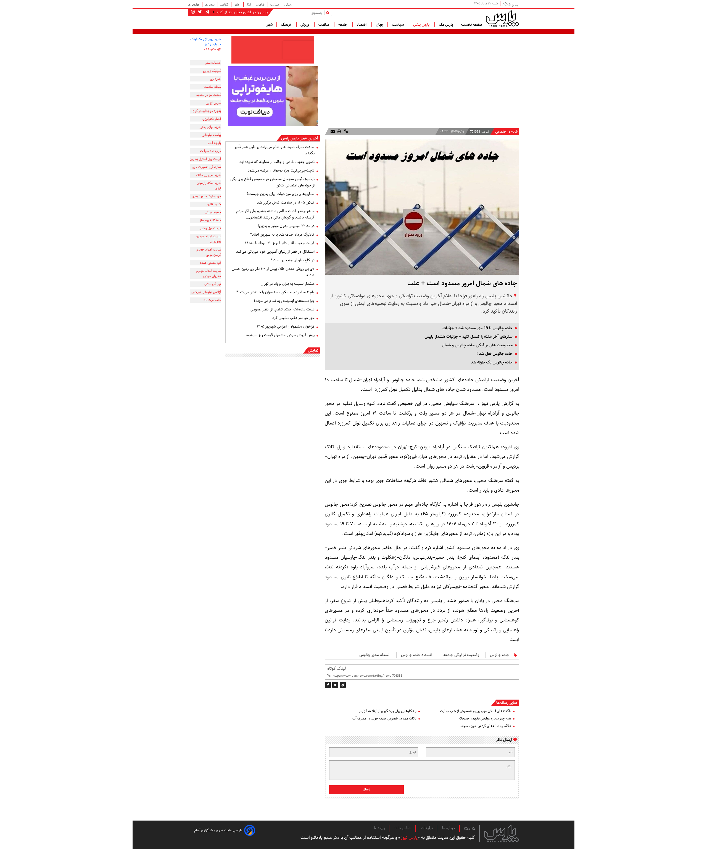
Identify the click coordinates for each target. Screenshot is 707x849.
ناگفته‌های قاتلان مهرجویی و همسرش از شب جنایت (475, 711)
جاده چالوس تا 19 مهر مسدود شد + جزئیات (477, 328)
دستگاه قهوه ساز (210, 220)
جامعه (343, 24)
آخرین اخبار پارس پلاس (299, 138)
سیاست (398, 24)
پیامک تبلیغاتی (211, 135)
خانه (514, 132)
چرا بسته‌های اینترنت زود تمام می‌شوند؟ (284, 301)
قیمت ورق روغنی (210, 228)
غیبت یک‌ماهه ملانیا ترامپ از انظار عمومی (282, 309)
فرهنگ (286, 24)
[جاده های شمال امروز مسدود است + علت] (343, 685)
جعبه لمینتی (213, 212)
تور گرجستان (212, 284)
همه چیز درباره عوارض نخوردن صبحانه (484, 718)
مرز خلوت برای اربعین (206, 196)
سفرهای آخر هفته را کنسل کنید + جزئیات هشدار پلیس (468, 337)
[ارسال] (333, 131)
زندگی (288, 4)
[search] (328, 12)
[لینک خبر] (345, 131)
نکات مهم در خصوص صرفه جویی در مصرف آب (384, 718)
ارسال (366, 789)
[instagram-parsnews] (193, 12)
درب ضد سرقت (210, 151)
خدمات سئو (213, 62)
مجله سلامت (212, 86)
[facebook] (328, 685)
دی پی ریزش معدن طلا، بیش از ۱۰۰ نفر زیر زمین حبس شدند (273, 272)
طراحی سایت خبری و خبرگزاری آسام (218, 830)
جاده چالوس (499, 655)
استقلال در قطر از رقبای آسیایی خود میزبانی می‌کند (275, 252)
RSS (468, 829)
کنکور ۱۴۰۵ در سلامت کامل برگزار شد (286, 202)
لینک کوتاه (336, 668)
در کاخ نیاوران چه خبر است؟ (293, 260)
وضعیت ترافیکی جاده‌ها (460, 655)
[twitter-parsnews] (199, 12)
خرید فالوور (213, 204)
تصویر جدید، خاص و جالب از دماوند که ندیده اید (277, 162)
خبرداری (215, 78)
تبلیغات (427, 828)
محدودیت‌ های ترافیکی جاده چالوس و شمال (477, 345)
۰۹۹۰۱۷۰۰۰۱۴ (212, 49)
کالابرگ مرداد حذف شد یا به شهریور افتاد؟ (282, 234)
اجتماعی (501, 132)
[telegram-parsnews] (206, 12)
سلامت (275, 4)
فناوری (260, 4)
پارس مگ (446, 24)
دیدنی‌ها (210, 4)
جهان (380, 24)
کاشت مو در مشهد (208, 94)
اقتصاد (362, 24)
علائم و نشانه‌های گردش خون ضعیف (485, 726)
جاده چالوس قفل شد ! (494, 354)
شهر (270, 24)
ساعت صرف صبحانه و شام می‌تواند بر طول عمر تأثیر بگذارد (274, 150)
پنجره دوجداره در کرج (206, 111)
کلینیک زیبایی (212, 70)
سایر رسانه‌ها (506, 703)
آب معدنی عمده (210, 262)
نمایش (313, 350)
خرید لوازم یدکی (210, 127)
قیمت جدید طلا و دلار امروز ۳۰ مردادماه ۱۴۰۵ (280, 243)
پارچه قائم (214, 143)
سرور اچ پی (213, 103)
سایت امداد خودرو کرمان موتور (208, 252)
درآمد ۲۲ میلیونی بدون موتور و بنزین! (286, 226)
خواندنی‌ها (194, 4)
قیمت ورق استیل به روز (205, 159)
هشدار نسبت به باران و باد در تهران (288, 284)
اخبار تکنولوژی (211, 119)
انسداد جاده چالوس (416, 655)
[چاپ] (339, 131)
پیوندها (379, 828)
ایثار (249, 4)
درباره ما (448, 828)
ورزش (305, 24)
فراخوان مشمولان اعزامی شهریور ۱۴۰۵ (286, 326)
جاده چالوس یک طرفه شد (492, 362)
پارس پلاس (422, 24)
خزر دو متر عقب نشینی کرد (293, 318)
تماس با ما (402, 828)
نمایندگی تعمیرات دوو (206, 167)
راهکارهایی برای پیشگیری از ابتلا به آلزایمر (387, 711)
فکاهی (224, 4)
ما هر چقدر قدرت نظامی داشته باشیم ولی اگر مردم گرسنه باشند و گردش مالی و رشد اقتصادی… (275, 214)
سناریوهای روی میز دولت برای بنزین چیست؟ (280, 194)
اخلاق (237, 4)
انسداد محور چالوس (374, 655)
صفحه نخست (471, 24)
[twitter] (335, 685)
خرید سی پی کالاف (208, 175)
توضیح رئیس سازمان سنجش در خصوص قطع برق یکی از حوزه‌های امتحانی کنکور (272, 182)
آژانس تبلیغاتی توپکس (206, 292)
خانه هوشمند (212, 300)
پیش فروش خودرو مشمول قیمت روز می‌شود (280, 335)
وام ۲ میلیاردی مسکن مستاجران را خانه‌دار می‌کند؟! (275, 292)
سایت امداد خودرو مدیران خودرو (208, 273)
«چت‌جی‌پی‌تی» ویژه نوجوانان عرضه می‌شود (281, 170)
